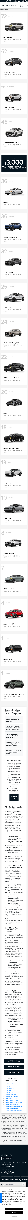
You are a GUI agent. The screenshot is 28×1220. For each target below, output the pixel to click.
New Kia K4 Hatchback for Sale (13, 1090)
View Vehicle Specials (14, 1061)
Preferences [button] (8, 1204)
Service (11, 1180)
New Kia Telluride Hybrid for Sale (13, 1110)
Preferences (14, 1216)
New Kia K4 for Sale (10, 1089)
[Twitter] (9, 1172)
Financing (17, 1180)
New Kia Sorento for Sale (11, 1100)
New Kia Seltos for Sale (11, 1098)
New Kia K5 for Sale (10, 1092)
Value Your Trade (14, 1067)
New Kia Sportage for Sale (11, 1104)
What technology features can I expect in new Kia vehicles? (13, 752)
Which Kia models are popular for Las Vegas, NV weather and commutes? (13, 727)
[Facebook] (3, 1172)
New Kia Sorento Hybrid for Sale (13, 1102)
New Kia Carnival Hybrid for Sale (13, 1085)
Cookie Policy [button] (22, 1201)
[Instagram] (6, 1172)
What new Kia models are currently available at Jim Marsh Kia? (13, 719)
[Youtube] (12, 1172)
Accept (14, 1209)
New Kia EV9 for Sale (10, 1087)
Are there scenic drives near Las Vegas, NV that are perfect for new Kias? (13, 744)
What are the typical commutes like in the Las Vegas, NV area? (12, 736)
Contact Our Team (14, 1072)
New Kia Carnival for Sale (11, 1083)
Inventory (4, 1180)
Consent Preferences (1, 1197)
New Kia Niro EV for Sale (11, 1096)
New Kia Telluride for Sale (11, 1108)
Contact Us (14, 798)
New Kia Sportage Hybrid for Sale (13, 1106)
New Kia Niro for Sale (10, 1094)
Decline (14, 1212)
